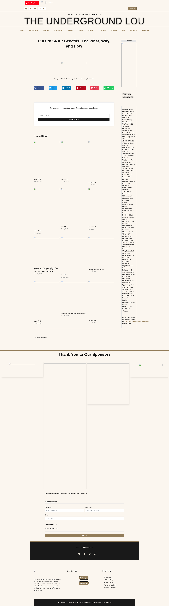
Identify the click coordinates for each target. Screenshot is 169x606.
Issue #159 (92, 321)
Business (46, 30)
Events (70, 30)
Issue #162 (92, 227)
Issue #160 (37, 321)
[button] (39, 88)
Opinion (103, 30)
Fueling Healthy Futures (96, 270)
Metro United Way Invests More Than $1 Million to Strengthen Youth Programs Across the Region (46, 270)
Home (22, 30)
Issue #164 (37, 231)
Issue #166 (64, 179)
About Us (145, 30)
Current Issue (33, 30)
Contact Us (133, 30)
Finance (80, 30)
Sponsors (114, 30)
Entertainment (58, 30)
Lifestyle (90, 30)
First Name (48, 507)
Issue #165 (49, 3)
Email (46, 515)
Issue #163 (64, 227)
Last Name (88, 507)
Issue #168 (37, 179)
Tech (123, 30)
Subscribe (84, 535)
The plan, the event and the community (73, 314)
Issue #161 (64, 275)
